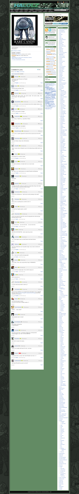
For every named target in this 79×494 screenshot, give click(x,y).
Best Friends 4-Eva (62, 46)
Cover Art (60, 65)
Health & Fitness (62, 255)
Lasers (60, 278)
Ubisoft (61, 382)
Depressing (61, 70)
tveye (16, 252)
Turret (46, 106)
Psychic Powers (61, 330)
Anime (60, 35)
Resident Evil (62, 203)
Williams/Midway (63, 385)
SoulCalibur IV (62, 214)
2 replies (17, 90)
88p (19, 76)
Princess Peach (48, 98)
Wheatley (48, 107)
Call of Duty (62, 104)
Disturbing (61, 75)
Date (15, 71)
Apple (61, 425)
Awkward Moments (62, 39)
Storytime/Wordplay (62, 415)
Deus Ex (61, 122)
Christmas (62, 264)
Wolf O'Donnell (48, 108)
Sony (61, 372)
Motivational (26, 57)
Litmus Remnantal (18, 307)
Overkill (60, 318)
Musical (60, 298)
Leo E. (16, 109)
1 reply (16, 188)
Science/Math (61, 394)
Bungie (61, 341)
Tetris (61, 230)
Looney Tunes (62, 469)
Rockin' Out (61, 393)
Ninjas (60, 312)
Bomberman (62, 100)
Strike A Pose (61, 416)
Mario (49, 95)
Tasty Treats (61, 454)
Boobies (60, 47)
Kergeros (16, 353)
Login (13, 73)
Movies (26, 11)
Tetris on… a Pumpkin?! (50, 48)
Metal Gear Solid (63, 174)
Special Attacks (61, 406)
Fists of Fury (61, 85)
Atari (61, 427)
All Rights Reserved (38, 491)
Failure (60, 81)
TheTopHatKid (17, 289)
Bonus (61, 301)
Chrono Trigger (63, 108)
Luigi (46, 95)
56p (20, 176)
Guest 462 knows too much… (51, 70)
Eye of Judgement (63, 135)
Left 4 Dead (62, 165)
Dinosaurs (61, 72)
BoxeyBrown (17, 338)
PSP (61, 441)
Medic (54, 95)
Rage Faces (61, 389)
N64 (61, 434)
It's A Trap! (61, 273)
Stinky (60, 412)
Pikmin (61, 191)
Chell (46, 85)
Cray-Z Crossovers (62, 66)
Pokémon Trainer (50, 97)
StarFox (61, 221)
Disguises (61, 74)
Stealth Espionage (62, 411)
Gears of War (62, 145)
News (30, 11)
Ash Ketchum (48, 83)
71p (19, 330)
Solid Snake (52, 103)
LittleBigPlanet (62, 166)
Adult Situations (61, 30)
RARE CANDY (16, 53)
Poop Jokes (61, 327)
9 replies (17, 82)
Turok (61, 238)
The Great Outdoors (62, 457)
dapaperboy (17, 183)
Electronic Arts (62, 346)
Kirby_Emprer (17, 213)
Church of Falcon (62, 61)
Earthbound (62, 132)
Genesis (61, 432)
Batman (61, 291)
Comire (16, 161)
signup (16, 73)
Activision (62, 335)
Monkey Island (62, 179)
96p (22, 101)
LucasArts (62, 358)
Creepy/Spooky (61, 67)
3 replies (17, 295)
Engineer (50, 89)
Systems (40, 11)
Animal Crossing (63, 91)
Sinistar (61, 212)
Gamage (16, 314)
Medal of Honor (63, 171)
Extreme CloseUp (62, 80)
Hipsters (60, 260)
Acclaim (61, 333)
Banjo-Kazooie (62, 94)
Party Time (61, 321)
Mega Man (47, 96)
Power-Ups (17, 58)
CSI (61, 467)
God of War (62, 146)
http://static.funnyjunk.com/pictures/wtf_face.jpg (26, 292)
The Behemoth (62, 381)
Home (12, 10)
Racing (60, 386)
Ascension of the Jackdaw (50, 60)
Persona (61, 187)
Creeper (47, 86)
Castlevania (62, 107)
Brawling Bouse (17, 123)
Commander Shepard (50, 85)
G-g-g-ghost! (61, 88)
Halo (61, 153)
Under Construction (62, 477)
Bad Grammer (61, 42)
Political (60, 326)
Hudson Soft (62, 351)
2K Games (62, 332)
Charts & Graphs (62, 56)
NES (61, 436)
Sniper (52, 102)
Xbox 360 (62, 448)
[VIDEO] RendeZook (49, 65)
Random (16, 10)
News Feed (60, 2)
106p (20, 244)
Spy (49, 105)
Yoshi (50, 108)
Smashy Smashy (62, 403)
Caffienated (61, 51)
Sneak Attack (61, 404)
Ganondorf (50, 90)
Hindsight (16, 76)
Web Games (62, 444)
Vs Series (62, 242)
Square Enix (62, 373)
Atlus (61, 336)
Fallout (61, 137)
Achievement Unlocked (63, 29)
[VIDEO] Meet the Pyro (50, 68)
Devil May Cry (62, 123)
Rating (18, 71)
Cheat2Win (17, 145)
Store (21, 10)
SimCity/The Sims (63, 210)
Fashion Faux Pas (62, 84)
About (50, 10)
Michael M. (17, 93)
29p (17, 229)
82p (19, 145)
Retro (60, 390)
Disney (61, 292)
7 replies (17, 105)
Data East (62, 344)
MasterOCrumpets (18, 131)
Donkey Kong (62, 127)
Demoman (48, 88)
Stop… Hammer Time (62, 413)
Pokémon (13, 58)
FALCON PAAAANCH (62, 83)
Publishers (35, 11)
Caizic (16, 222)
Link (54, 94)
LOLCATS (61, 280)
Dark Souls (62, 118)
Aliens (60, 33)
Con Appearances (39, 10)
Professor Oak (50, 99)
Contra (61, 109)
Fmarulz (16, 298)
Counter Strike (62, 112)
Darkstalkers (62, 119)
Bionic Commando (63, 96)
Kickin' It (60, 276)
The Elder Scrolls (63, 231)
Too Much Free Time (62, 463)
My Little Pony (62, 471)
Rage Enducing (61, 388)
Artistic (12, 11)
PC (60, 439)
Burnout (61, 103)
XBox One (62, 451)
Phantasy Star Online (64, 188)
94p (18, 206)
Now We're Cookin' (62, 314)
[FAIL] (12, 55)
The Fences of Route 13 (50, 63)
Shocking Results (62, 402)
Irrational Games (63, 355)
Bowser (53, 83)
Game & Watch (62, 143)
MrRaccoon (17, 244)
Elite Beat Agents (63, 133)
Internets (60, 271)
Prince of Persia (63, 196)
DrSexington (17, 199)
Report (42, 82)
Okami (61, 183)
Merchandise (62, 306)
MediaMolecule (63, 360)
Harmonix (62, 350)
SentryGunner (17, 138)
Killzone (61, 160)
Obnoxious (61, 316)
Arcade (61, 426)
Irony (60, 272)
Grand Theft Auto (63, 147)
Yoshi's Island (62, 247)
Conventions (62, 304)
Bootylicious (61, 48)
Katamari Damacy (63, 156)
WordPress (47, 491)
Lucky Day (61, 282)
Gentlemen (61, 250)
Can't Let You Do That (62, 52)
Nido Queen (48, 51)
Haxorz (60, 253)
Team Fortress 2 (63, 227)
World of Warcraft (63, 246)
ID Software (62, 353)
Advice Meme (62, 288)
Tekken (61, 228)
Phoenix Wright (63, 189)
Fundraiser (62, 305)
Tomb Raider (62, 237)
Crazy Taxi (62, 114)
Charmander (54, 84)
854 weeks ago (23, 76)
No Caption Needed (62, 313)
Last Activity (22, 71)
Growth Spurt (61, 251)
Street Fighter (62, 222)
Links (46, 10)
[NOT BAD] (14, 55)
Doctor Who (62, 468)
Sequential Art (61, 398)
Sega (61, 371)
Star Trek (61, 472)
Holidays (21, 11)
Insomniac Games (63, 354)
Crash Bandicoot (63, 113)
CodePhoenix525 (18, 360)
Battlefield (62, 95)
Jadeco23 (16, 345)
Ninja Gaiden (62, 182)
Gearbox (61, 349)
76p (21, 123)
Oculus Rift (63, 423)
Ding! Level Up (61, 71)
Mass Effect (62, 170)
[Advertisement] (26, 378)
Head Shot (61, 254)
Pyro (46, 100)
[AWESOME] (15, 55)
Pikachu (53, 96)
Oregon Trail (62, 184)
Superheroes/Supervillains (63, 417)
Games (16, 11)
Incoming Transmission (63, 269)
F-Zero (61, 136)
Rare (61, 367)
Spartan (46, 105)
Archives (31, 10)
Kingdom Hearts (63, 161)
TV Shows (45, 11)
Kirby (49, 94)
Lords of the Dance (62, 281)
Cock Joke (61, 62)
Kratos (52, 94)
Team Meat (62, 377)
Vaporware (61, 480)
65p (19, 93)
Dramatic (60, 76)
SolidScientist (17, 116)
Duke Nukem (62, 131)
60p (20, 183)
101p (21, 116)
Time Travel (61, 461)
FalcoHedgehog (17, 321)
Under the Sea (61, 478)
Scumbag (60, 395)
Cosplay (60, 63)
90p (22, 360)
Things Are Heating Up (63, 459)
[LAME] (13, 55)
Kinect (63, 422)
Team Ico (61, 376)
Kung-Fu (60, 277)
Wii (60, 445)
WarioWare (62, 243)
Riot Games (62, 368)
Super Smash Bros (63, 226)
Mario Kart (62, 169)
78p (20, 199)
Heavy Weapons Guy (50, 92)
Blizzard (61, 340)
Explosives (61, 79)
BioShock (62, 98)
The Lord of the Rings (64, 295)
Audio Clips (61, 38)
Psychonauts (62, 197)
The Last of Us (62, 232)
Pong (61, 193)
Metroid (61, 175)
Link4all (16, 206)
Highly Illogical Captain (63, 259)
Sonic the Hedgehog (63, 213)
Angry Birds (62, 90)
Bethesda (62, 337)
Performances (61, 322)
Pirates (60, 325)
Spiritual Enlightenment (63, 407)
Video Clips (51, 11)
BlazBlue (61, 99)
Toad (55, 105)
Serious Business (62, 399)
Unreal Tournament (63, 241)
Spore (61, 218)
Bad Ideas (61, 43)
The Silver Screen (62, 458)
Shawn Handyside (18, 54)
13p (21, 321)
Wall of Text (61, 482)
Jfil (15, 229)
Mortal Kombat (62, 180)
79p (18, 298)
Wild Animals (61, 486)
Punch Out (62, 198)
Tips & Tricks (61, 462)
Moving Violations (62, 296)
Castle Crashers (63, 105)
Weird (20, 58)
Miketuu (16, 267)
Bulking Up (16, 57)
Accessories (62, 421)
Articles (61, 300)
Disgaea (61, 126)
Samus (52, 100)
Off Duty (60, 317)
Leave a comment (16, 59)
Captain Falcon (48, 84)
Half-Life (61, 152)
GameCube (62, 431)
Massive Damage (62, 285)
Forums (26, 10)
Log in (50, 491)
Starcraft (61, 219)
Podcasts (62, 308)
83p (22, 307)
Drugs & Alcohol (21, 57)
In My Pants (61, 268)
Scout (47, 102)
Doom (61, 128)
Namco (61, 363)
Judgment (16, 168)
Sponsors (62, 310)
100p (18, 252)
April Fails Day (62, 263)
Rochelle (49, 100)
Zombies (60, 489)
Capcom (61, 342)
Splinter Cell (62, 217)
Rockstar (61, 369)
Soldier (47, 103)
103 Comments (22, 59)
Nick (50, 96)
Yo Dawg (60, 487)
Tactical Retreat (61, 453)
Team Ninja (62, 378)
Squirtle (52, 105)
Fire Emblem (62, 140)
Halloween (62, 265)
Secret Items (61, 397)
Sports (60, 408)
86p (20, 338)
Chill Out (60, 58)
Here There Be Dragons (63, 258)
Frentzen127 (17, 176)
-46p (20, 353)
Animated (60, 34)
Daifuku (16, 154)
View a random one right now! (50, 44)
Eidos (61, 345)
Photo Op (60, 323)
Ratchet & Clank (63, 200)
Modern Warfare (63, 178)
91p (19, 314)
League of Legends (63, 164)
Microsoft (61, 362)
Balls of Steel (61, 44)
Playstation (62, 440)
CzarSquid (17, 330)
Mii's (60, 286)
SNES (61, 443)
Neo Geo (61, 435)
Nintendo (30, 57)
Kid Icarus (62, 157)
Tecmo (61, 380)
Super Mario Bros (63, 223)
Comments (66, 2)
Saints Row (62, 207)
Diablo (61, 124)
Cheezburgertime (62, 57)
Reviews (61, 309)
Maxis (61, 359)
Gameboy (62, 430)
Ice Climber (62, 155)
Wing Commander (63, 245)
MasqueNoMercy (18, 101)
